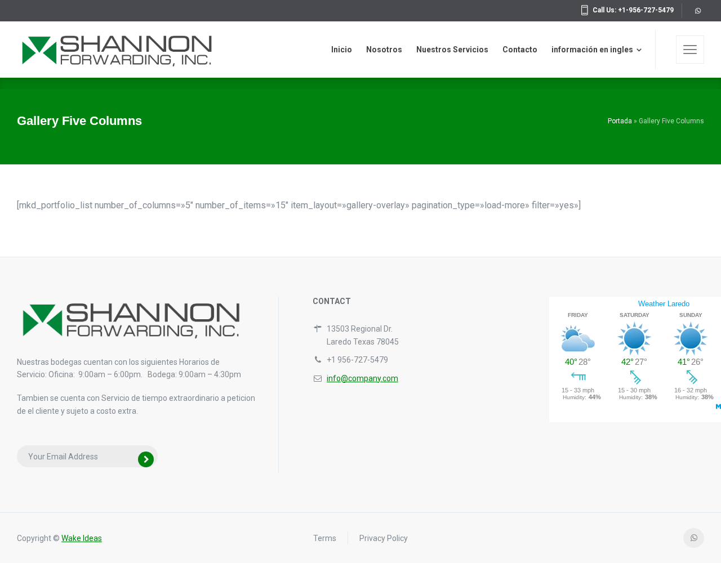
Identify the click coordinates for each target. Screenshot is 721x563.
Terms (324, 538)
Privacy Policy (383, 538)
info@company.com (362, 378)
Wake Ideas (81, 538)
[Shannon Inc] (121, 49)
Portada (620, 121)
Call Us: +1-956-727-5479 (633, 10)
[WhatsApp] (697, 10)
